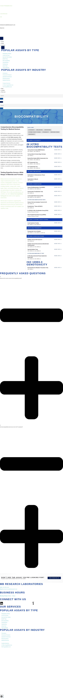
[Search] (1, 99)
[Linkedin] (1, 603)
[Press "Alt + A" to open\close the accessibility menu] (1, 696)
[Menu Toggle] (1, 38)
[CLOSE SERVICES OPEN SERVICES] (2, 47)
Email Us (2, 28)
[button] (54, 578)
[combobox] (31, 96)
